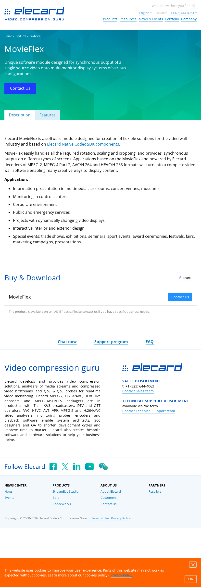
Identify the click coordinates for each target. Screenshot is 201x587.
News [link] (8, 491)
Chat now (67, 341)
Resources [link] (128, 19)
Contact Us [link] (108, 504)
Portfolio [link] (172, 19)
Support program (111, 341)
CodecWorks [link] (61, 504)
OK (190, 579)
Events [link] (9, 498)
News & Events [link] (151, 19)
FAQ (150, 341)
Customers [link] (108, 498)
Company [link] (189, 19)
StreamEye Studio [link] (65, 491)
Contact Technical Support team (148, 411)
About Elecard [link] (110, 491)
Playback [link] (34, 36)
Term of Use (100, 518)
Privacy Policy (121, 518)
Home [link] (8, 36)
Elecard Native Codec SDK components (83, 144)
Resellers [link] (155, 491)
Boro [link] (56, 498)
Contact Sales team (138, 391)
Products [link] (110, 19)
